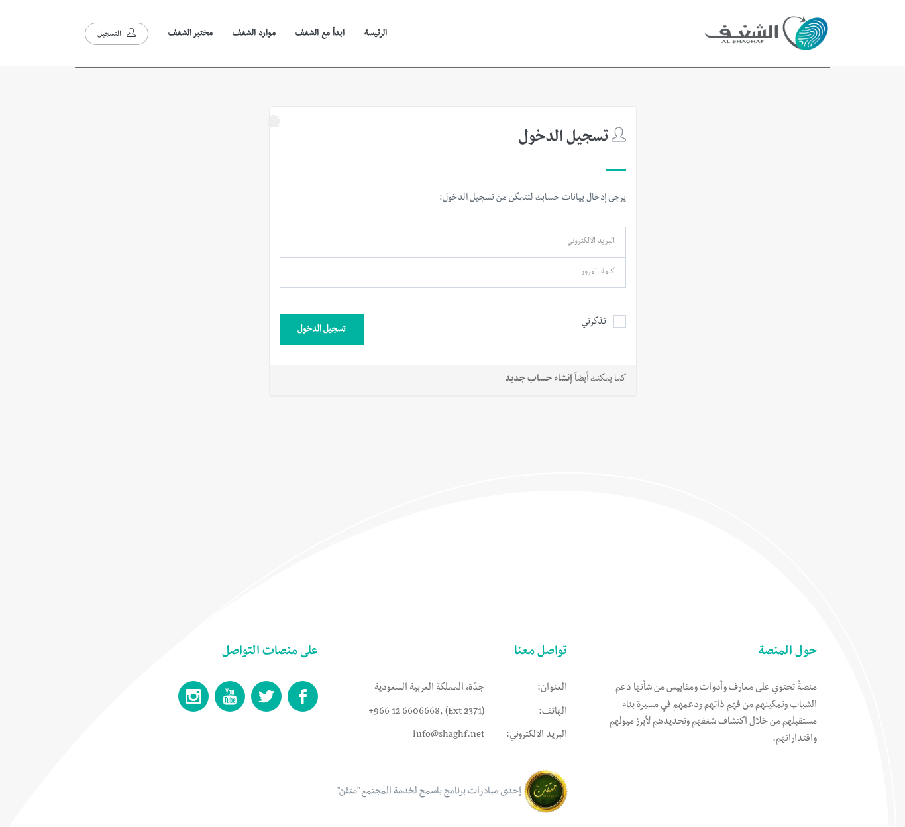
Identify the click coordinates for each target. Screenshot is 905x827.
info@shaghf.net (448, 735)
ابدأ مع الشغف (320, 34)
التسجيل (110, 35)
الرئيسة (375, 34)
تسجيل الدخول (321, 329)
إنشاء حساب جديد (538, 379)
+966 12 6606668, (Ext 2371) (426, 712)
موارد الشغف (254, 34)
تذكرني (593, 322)
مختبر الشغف (190, 34)
